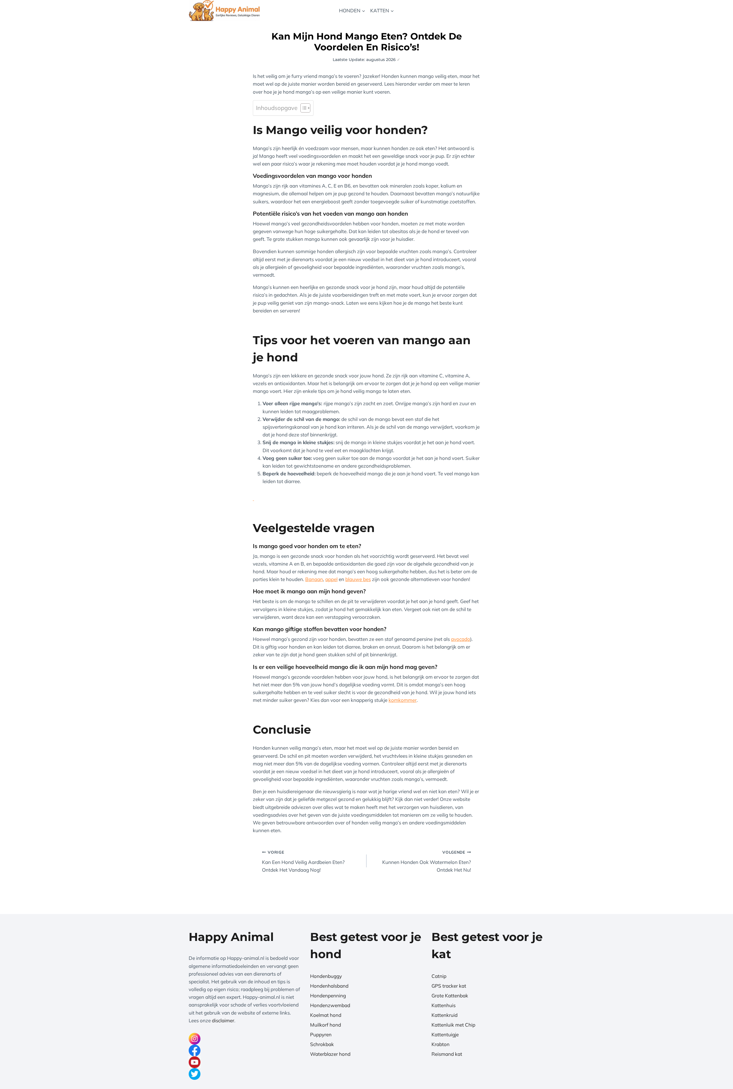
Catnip (438, 976)
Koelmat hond (325, 1015)
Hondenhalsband (329, 986)
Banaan (314, 579)
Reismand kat (446, 1054)
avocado (460, 639)
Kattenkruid (444, 1015)
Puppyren (321, 1034)
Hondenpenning (328, 995)
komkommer (403, 700)
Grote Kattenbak (449, 995)
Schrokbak (322, 1044)
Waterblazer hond (330, 1054)
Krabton (440, 1044)
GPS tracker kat (448, 986)
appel (331, 579)
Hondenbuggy (326, 976)
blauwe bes (358, 579)
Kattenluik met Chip (453, 1025)
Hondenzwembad (330, 1005)
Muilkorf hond (325, 1025)
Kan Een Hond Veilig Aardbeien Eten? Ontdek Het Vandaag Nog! (303, 861)
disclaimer (223, 1020)
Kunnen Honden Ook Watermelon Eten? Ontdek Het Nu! (426, 861)
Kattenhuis (443, 1005)
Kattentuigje (445, 1034)
